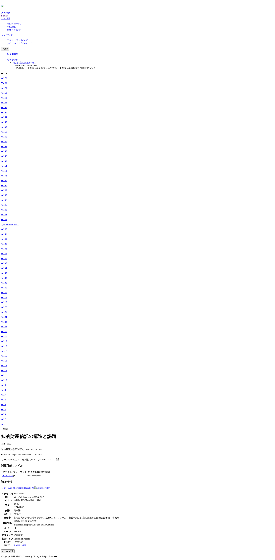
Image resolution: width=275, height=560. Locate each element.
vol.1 (3, 424)
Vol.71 (4, 83)
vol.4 (3, 409)
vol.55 (4, 161)
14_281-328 (7, 475)
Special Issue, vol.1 (10, 224)
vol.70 (4, 88)
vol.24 (4, 317)
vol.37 (4, 253)
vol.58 (4, 146)
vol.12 (4, 370)
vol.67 (4, 102)
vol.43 (4, 219)
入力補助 (5, 13)
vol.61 (4, 132)
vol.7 (3, 395)
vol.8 (3, 390)
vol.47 (4, 200)
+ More (4, 429)
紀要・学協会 (14, 30)
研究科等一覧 (14, 23)
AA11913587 (20, 545)
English (4, 15)
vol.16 (4, 356)
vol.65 (4, 112)
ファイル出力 (8, 488)
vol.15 (4, 360)
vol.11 (4, 375)
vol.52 (4, 175)
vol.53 (4, 171)
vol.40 (4, 239)
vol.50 (4, 185)
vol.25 (4, 312)
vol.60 (4, 136)
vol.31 (4, 283)
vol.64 (4, 117)
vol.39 (4, 244)
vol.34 (4, 268)
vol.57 (4, 151)
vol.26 (4, 307)
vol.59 (4, 141)
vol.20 (4, 336)
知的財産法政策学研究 (24, 62)
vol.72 (4, 78)
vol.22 (4, 326)
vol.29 (4, 292)
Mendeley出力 (43, 488)
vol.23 (4, 322)
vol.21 (4, 331)
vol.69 (4, 93)
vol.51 (4, 180)
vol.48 (4, 195)
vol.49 (4, 190)
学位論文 (11, 26)
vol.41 (4, 234)
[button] (5, 18)
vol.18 (4, 346)
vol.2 (3, 419)
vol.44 (4, 214)
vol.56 (4, 156)
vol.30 (4, 287)
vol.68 (4, 98)
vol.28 (4, 297)
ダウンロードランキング (19, 43)
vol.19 (4, 341)
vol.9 (3, 385)
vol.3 (3, 414)
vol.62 (4, 127)
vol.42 (4, 229)
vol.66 (4, 107)
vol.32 (4, 278)
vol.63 (4, 122)
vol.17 (4, 351)
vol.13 (4, 365)
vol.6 (3, 399)
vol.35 (4, 263)
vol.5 (3, 404)
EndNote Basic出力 (24, 488)
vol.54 (4, 166)
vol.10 (4, 380)
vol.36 (4, 258)
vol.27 (4, 302)
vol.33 (4, 273)
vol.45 (4, 210)
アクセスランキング (17, 40)
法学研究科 (12, 59)
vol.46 (4, 205)
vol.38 (4, 248)
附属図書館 (12, 54)
